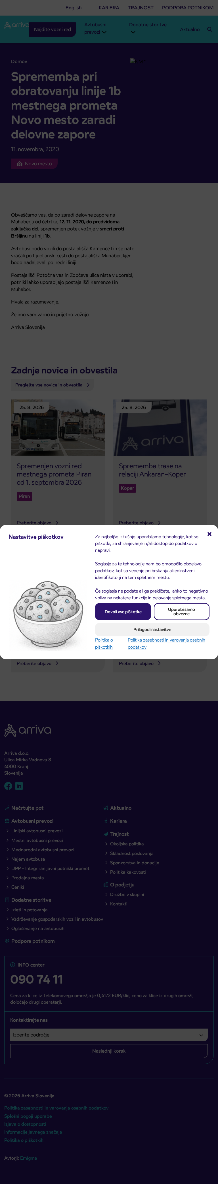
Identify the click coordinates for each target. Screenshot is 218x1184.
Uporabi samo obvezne (181, 611)
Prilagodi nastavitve (152, 629)
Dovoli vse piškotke (123, 611)
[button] (209, 533)
